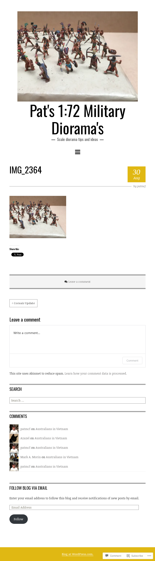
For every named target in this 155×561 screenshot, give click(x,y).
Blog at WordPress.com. (77, 554)
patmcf (141, 186)
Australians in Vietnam (52, 429)
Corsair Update (24, 303)
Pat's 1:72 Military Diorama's (78, 119)
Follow (18, 519)
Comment (132, 360)
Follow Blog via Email (28, 488)
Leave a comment (79, 281)
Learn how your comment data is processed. (96, 373)
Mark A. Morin (30, 457)
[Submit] (143, 400)
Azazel (24, 438)
